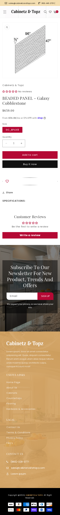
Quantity (7, 136)
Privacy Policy (14, 437)
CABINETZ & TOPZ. (34, 495)
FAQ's (9, 443)
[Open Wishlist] (50, 11)
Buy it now (30, 164)
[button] (4, 11)
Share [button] (9, 192)
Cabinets (11, 393)
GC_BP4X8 (12, 129)
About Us (11, 387)
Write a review (30, 235)
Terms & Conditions (18, 432)
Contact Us (13, 427)
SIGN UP (45, 296)
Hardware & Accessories (20, 409)
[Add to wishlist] (30, 181)
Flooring (11, 403)
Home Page (13, 382)
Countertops (14, 398)
